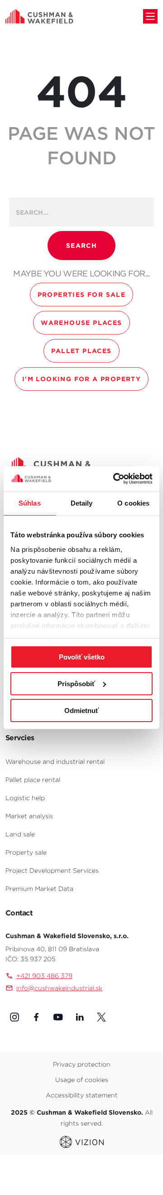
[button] (14, 1017)
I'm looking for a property (81, 379)
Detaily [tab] (82, 503)
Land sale (20, 834)
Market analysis (29, 816)
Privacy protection (81, 1064)
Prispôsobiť (76, 684)
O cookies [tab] (133, 503)
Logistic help (25, 798)
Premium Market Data (39, 889)
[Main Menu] (150, 16)
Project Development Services (52, 870)
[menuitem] (81, 761)
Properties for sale (82, 294)
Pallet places (81, 351)
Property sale (26, 852)
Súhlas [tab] (30, 503)
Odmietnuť (81, 710)
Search (81, 245)
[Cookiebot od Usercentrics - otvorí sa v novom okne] (115, 478)
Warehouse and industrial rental (55, 761)
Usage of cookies (81, 1080)
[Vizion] (82, 1141)
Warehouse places (81, 323)
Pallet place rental (32, 780)
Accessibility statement (82, 1095)
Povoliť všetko (82, 657)
